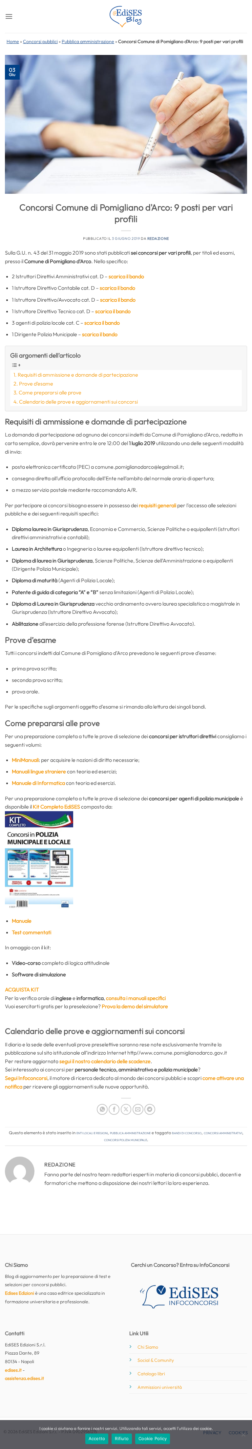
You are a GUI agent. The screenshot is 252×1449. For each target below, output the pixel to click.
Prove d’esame (36, 383)
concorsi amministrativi (223, 1132)
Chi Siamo (147, 1347)
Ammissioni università (159, 1387)
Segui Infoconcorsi (26, 1078)
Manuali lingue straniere (39, 771)
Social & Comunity (155, 1360)
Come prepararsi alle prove (50, 392)
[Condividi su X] (126, 1109)
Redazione (158, 238)
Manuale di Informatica (38, 783)
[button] (9, 16)
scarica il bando (126, 276)
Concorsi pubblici (40, 41)
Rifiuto (122, 1438)
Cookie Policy (152, 1438)
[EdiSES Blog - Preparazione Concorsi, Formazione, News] (126, 16)
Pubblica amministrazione (88, 41)
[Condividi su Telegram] (149, 1109)
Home (13, 41)
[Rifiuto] (243, 1436)
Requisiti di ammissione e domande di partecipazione (78, 374)
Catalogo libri (151, 1374)
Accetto (97, 1438)
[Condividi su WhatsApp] (102, 1109)
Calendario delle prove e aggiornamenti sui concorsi (78, 401)
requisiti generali (157, 505)
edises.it (13, 1370)
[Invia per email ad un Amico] (138, 1109)
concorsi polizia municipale (125, 1139)
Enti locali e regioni (92, 1132)
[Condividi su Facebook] (114, 1109)
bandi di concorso (186, 1132)
